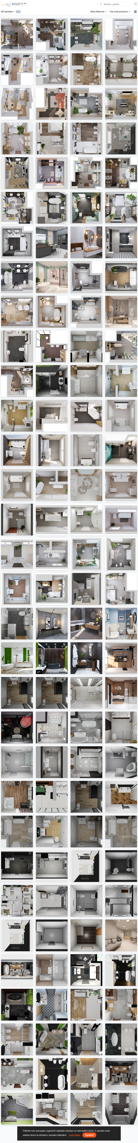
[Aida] (52, 727)
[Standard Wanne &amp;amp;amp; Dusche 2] (17, 762)
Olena (44, 1122)
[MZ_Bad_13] (86, 450)
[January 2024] (17, 69)
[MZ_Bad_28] (52, 554)
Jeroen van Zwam (49, 983)
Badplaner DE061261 (86, 983)
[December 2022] (86, 173)
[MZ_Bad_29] (121, 381)
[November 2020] (86, 658)
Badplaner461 (118, 775)
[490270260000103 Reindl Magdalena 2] (17, 1109)
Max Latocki (13, 775)
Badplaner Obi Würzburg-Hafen (90, 1122)
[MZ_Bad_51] (121, 554)
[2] (52, 1109)
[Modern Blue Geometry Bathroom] (121, 623)
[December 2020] (121, 658)
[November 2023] (52, 69)
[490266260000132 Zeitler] (17, 623)
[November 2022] (121, 173)
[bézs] (86, 485)
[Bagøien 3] (86, 762)
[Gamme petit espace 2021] (52, 831)
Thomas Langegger (85, 949)
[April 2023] (52, 138)
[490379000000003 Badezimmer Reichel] (17, 519)
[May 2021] (121, 312)
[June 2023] (86, 104)
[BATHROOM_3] (17, 935)
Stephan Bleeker (118, 914)
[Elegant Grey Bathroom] (52, 623)
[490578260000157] (86, 1109)
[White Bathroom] (17, 1039)
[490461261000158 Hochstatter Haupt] (121, 762)
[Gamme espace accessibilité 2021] (86, 797)
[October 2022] (17, 208)
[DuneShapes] (121, 970)
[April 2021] (17, 346)
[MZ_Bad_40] (52, 485)
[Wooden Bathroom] (86, 1005)
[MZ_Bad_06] (121, 519)
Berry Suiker (82, 394)
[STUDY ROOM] (17, 173)
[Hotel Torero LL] (52, 970)
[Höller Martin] (86, 935)
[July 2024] (121, 346)
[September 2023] (86, 69)
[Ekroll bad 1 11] (121, 727)
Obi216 (11, 741)
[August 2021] (52, 312)
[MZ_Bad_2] (52, 416)
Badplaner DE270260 (16, 1122)
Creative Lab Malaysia (17, 879)
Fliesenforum (82, 359)
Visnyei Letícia (83, 498)
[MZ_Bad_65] (52, 589)
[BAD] (86, 346)
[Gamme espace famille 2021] (121, 797)
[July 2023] (52, 104)
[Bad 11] (86, 589)
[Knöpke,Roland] (121, 1109)
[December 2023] (17, 381)
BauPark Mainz (118, 394)
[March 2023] (17, 138)
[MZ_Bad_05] (86, 519)
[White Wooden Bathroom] (86, 242)
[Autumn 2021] (121, 277)
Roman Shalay (48, 394)
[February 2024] (121, 34)
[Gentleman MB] (86, 970)
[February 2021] (17, 277)
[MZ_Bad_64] (17, 589)
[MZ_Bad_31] (121, 450)
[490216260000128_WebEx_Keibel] (17, 727)
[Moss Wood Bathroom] (17, 658)
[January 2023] (52, 173)
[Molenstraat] (121, 901)
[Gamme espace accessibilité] (17, 693)
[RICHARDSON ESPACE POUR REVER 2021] (17, 797)
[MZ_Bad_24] (17, 554)
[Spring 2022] (52, 242)
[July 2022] (121, 208)
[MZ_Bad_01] (52, 519)
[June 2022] (17, 242)
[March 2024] (86, 34)
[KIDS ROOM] (121, 138)
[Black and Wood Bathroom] (121, 1074)
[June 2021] (86, 312)
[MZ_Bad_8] (121, 416)
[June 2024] (17, 34)
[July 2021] (86, 277)
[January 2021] (121, 693)
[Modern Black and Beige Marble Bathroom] (121, 1039)
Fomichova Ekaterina (16, 983)
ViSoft (114, 983)
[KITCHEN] (17, 866)
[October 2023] (121, 69)
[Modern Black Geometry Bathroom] (121, 242)
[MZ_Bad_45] (86, 554)
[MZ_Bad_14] (121, 485)
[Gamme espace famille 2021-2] (17, 831)
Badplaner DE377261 (121, 1122)
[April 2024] (52, 34)
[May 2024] (121, 589)
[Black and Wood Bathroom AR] (17, 970)
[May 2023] (121, 104)
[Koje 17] (52, 381)
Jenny (45, 741)
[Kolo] (52, 346)
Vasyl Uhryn (117, 949)
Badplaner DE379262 (16, 533)
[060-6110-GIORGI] (86, 693)
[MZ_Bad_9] (17, 450)
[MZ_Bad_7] (86, 416)
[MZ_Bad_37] (17, 485)
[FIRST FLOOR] (17, 901)
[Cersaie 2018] (86, 623)
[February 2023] (86, 138)
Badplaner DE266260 (16, 637)
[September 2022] (52, 208)
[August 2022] (86, 208)
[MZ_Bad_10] (52, 450)
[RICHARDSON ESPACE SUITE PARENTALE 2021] (52, 797)
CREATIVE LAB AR (119, 152)
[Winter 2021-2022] (17, 312)
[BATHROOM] (86, 866)
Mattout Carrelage (15, 706)
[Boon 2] (86, 381)
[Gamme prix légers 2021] (86, 831)
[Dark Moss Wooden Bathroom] (52, 658)
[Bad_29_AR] (17, 416)
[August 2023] (17, 104)
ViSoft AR (12, 48)
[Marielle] (52, 762)
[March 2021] (52, 277)
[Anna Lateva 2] (86, 727)
